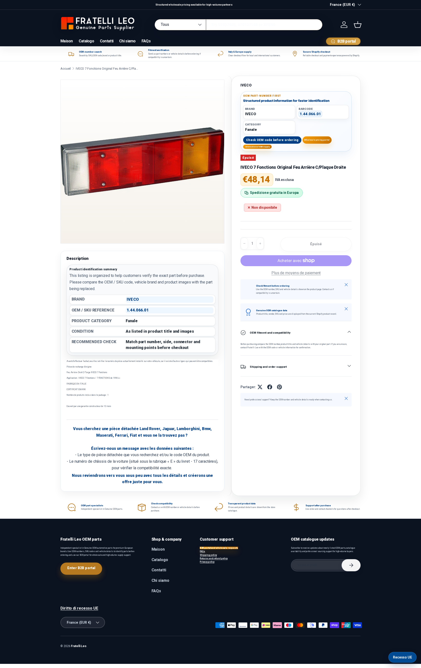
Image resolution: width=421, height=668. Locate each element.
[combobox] (238, 24)
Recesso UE (402, 657)
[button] (357, 24)
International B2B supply (257, 147)
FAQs (146, 41)
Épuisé (316, 244)
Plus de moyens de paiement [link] (296, 273)
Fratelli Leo (78, 646)
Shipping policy (208, 555)
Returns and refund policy (214, 558)
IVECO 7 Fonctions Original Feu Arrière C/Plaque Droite (107, 68)
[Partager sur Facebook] (270, 387)
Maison (66, 41)
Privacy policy (207, 562)
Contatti (106, 41)
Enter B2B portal (81, 568)
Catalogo (86, 41)
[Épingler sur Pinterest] (279, 387)
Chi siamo (127, 41)
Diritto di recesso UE (79, 608)
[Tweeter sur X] (260, 387)
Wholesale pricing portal (317, 140)
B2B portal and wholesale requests (219, 548)
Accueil (65, 68)
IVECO (246, 85)
